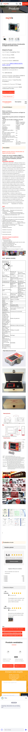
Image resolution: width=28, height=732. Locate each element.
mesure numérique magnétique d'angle (12, 632)
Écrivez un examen (14, 561)
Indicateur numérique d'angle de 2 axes (12, 635)
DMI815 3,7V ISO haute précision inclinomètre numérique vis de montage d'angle (7, 660)
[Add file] (2, 729)
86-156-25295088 (23, 0)
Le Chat (25, 4)
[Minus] (26, 698)
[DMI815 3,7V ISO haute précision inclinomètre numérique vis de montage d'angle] (8, 652)
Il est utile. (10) (13, 595)
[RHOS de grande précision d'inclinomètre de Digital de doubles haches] (14, 25)
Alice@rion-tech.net (6, 0)
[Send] (26, 729)
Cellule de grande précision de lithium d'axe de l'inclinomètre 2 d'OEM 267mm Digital (20, 660)
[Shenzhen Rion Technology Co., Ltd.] (6, 3)
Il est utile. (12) (13, 610)
